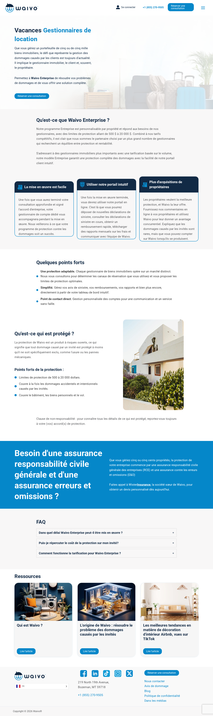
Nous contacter (154, 681)
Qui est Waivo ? (30, 625)
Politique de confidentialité (162, 696)
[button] (125, 7)
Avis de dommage (156, 686)
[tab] (106, 532)
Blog (147, 691)
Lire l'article (26, 651)
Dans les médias (155, 700)
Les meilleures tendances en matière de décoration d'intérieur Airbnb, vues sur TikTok (167, 632)
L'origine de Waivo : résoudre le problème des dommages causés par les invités (106, 630)
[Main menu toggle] (203, 7)
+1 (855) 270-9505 (153, 7)
